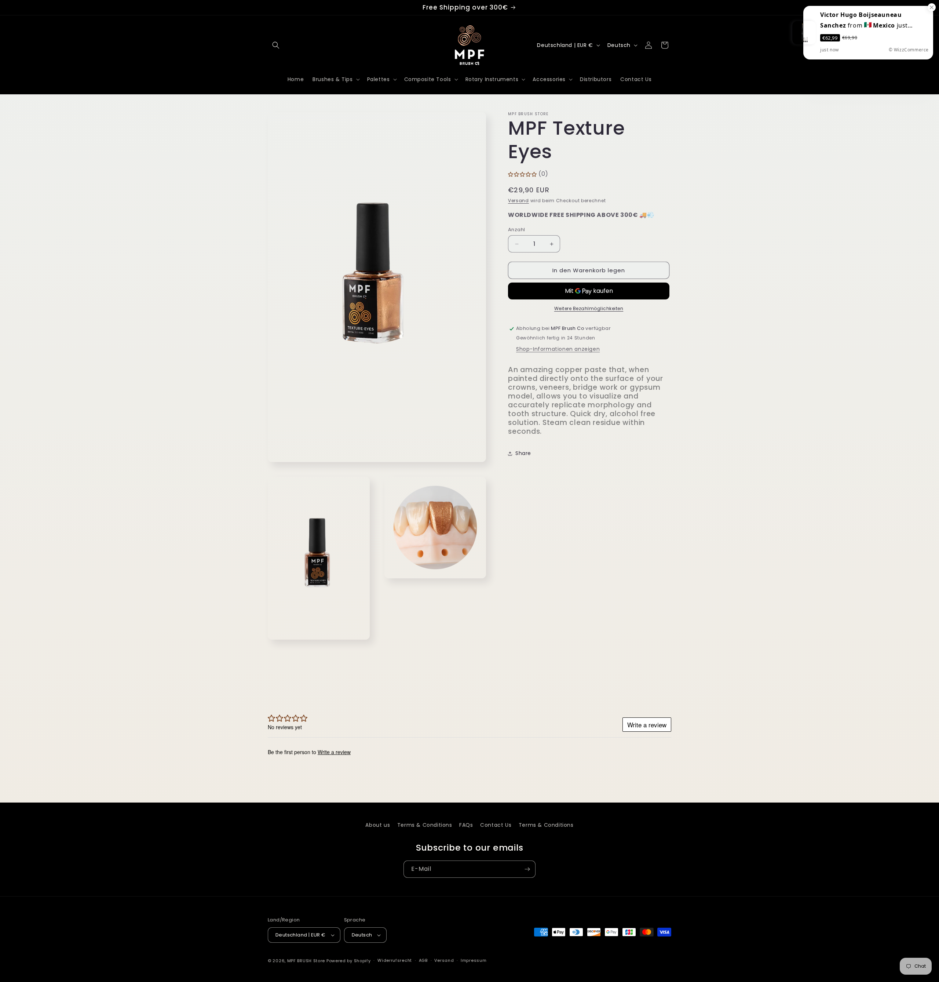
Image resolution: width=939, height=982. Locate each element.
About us (377, 825)
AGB (423, 960)
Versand (518, 200)
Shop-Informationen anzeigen (558, 349)
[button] (276, 45)
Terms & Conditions (424, 825)
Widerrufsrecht (394, 960)
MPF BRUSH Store (306, 961)
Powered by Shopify (348, 961)
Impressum (473, 960)
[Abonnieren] (527, 869)
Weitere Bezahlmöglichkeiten (589, 309)
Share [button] (523, 453)
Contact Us (495, 825)
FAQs (466, 825)
